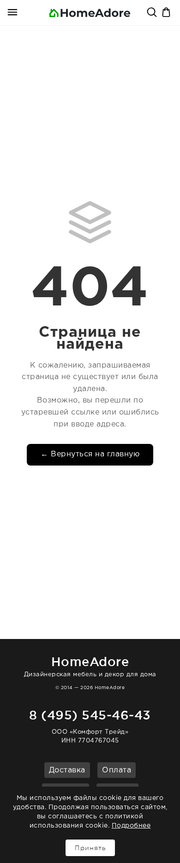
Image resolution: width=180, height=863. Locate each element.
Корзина (167, 13)
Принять (90, 847)
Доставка (67, 770)
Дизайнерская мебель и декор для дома (90, 666)
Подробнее (131, 825)
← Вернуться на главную (90, 454)
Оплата (116, 770)
